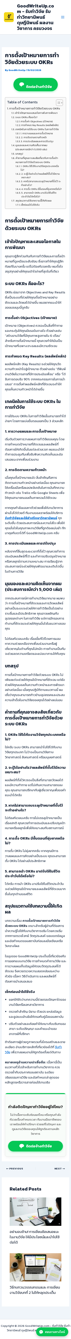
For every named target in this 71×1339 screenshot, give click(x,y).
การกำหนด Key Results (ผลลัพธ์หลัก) (40, 125)
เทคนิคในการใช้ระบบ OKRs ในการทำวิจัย (37, 129)
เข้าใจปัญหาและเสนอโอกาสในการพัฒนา (36, 113)
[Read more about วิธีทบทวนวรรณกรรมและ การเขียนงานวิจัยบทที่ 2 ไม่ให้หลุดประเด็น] (36, 1266)
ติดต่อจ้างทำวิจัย (39, 86)
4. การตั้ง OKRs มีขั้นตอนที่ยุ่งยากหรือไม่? (41, 189)
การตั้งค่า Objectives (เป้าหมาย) (37, 121)
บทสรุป (19, 154)
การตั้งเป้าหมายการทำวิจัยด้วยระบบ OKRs (34, 108)
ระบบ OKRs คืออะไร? (26, 117)
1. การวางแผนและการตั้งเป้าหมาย (37, 133)
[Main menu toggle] (62, 17)
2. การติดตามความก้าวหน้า (34, 137)
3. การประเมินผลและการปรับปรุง (37, 141)
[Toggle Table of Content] (57, 102)
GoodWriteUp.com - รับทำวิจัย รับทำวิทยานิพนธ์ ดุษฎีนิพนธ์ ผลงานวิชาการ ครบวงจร (35, 17)
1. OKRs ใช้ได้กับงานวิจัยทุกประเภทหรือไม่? (40, 168)
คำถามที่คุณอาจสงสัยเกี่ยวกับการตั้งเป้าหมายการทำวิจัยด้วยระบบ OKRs (37, 160)
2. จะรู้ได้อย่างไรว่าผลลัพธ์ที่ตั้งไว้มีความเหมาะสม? (40, 175)
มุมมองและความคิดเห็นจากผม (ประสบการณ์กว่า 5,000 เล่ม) (31, 147)
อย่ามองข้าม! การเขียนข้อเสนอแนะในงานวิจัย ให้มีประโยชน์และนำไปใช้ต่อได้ (35, 1237)
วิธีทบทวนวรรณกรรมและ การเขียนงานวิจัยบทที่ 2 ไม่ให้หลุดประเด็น (35, 1290)
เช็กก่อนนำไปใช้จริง (30, 205)
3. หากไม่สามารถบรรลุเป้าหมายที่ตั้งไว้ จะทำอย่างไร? (41, 183)
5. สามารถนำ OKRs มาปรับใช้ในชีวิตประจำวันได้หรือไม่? (38, 194)
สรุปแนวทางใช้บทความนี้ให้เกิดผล (33, 200)
